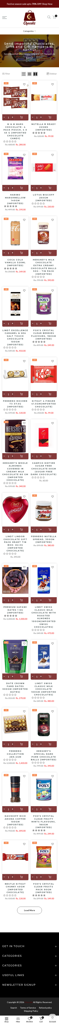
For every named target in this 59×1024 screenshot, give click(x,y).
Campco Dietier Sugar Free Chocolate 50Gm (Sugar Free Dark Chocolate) (44, 469)
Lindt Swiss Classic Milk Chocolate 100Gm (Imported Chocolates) (43, 689)
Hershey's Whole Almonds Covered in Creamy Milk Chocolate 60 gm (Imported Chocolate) (15, 471)
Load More (29, 910)
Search (13, 1007)
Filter (7, 73)
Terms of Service (28, 1007)
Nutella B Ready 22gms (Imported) (43, 127)
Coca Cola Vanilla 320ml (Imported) (15, 262)
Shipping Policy (31, 1011)
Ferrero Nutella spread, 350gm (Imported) (43, 539)
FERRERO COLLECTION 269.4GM (15, 754)
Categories (28, 31)
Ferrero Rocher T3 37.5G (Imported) (15, 404)
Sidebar (53, 73)
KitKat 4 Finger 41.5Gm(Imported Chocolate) (43, 404)
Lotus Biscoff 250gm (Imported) (43, 197)
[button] (10, 141)
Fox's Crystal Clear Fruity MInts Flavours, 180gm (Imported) (43, 822)
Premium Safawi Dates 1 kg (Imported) (15, 610)
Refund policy (45, 1007)
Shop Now (47, 3)
